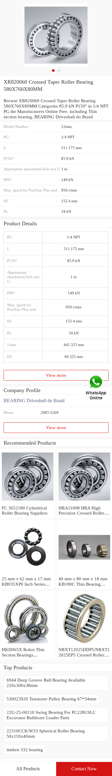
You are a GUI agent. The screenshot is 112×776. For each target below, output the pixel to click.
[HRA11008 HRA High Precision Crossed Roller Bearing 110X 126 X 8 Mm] (84, 502)
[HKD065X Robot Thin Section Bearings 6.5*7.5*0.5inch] (27, 644)
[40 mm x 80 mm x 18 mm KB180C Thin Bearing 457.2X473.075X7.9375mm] (84, 573)
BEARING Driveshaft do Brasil (34, 400)
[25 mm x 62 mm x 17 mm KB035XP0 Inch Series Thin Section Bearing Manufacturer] (27, 573)
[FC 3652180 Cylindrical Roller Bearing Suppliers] (27, 502)
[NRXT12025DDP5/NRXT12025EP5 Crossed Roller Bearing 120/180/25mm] (84, 644)
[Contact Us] (96, 388)
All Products (28, 769)
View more (56, 375)
